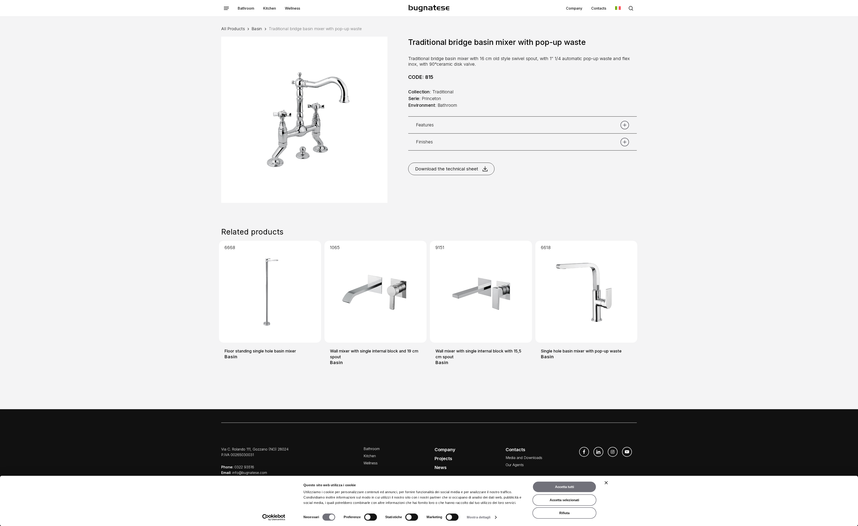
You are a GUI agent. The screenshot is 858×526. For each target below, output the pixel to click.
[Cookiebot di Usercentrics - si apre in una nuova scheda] (273, 517)
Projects (443, 458)
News (441, 467)
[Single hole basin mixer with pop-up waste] (586, 292)
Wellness (371, 463)
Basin (257, 28)
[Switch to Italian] (618, 8)
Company (445, 449)
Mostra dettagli (479, 517)
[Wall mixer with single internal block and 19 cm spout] (375, 292)
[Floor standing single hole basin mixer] (270, 292)
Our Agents (515, 465)
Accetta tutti (564, 487)
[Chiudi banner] (606, 482)
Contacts (515, 449)
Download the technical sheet (446, 169)
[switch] (370, 517)
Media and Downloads (524, 457)
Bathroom (372, 448)
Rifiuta (564, 513)
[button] (226, 8)
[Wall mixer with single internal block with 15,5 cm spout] (481, 292)
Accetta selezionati (564, 500)
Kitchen (370, 456)
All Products (233, 28)
